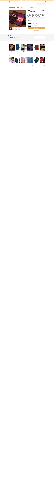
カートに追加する (36, 30)
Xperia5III (36, 23)
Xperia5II (32, 23)
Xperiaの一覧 (17, 7)
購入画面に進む (36, 28)
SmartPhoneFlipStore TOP (12, 7)
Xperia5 (29, 23)
